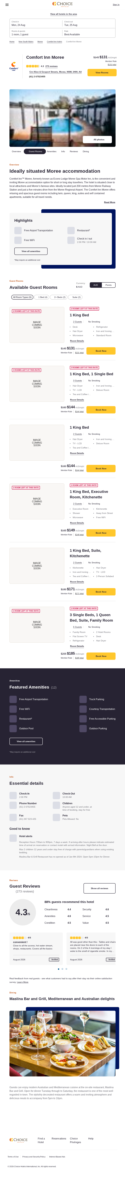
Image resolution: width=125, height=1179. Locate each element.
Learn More (36, 995)
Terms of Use (14, 1157)
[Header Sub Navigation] (7, 4)
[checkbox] (22, 301)
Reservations (61, 1138)
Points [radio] (108, 289)
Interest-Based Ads (60, 1157)
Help (94, 1138)
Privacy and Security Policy (35, 1157)
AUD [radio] (95, 289)
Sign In (116, 4)
